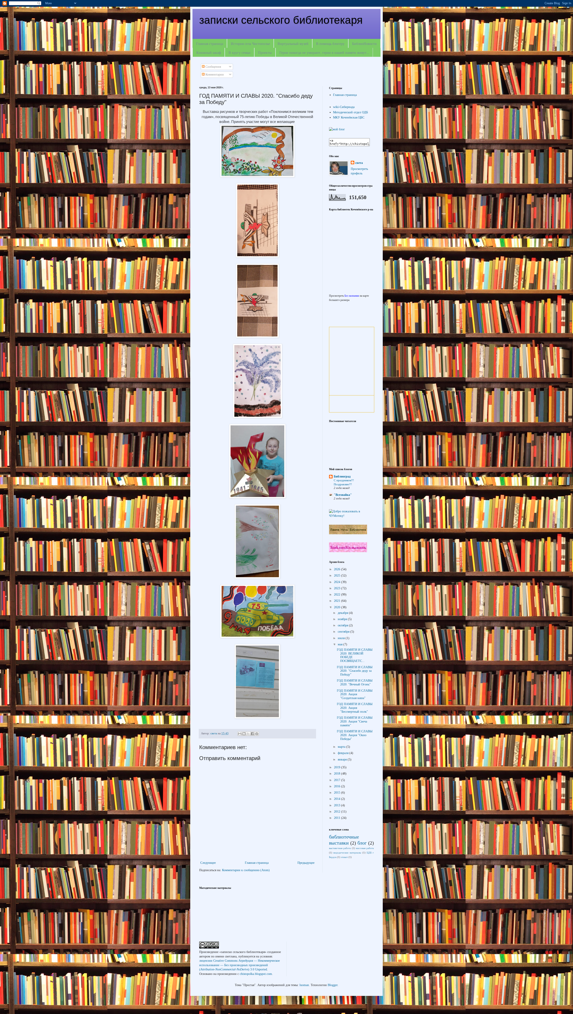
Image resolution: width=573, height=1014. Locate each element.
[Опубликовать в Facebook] (252, 733)
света (359, 163)
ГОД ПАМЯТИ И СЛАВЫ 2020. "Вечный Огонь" (354, 682)
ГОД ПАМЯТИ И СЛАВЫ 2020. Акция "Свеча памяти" (354, 721)
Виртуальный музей (293, 43)
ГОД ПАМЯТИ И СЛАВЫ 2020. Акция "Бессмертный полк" (354, 707)
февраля (343, 753)
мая (340, 644)
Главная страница (209, 43)
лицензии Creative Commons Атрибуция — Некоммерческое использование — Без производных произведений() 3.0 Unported (239, 965)
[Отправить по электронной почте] (239, 733)
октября (343, 625)
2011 (337, 818)
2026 (337, 569)
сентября (344, 631)
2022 (337, 594)
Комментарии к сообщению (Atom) (246, 870)
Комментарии (214, 74)
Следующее (208, 862)
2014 (337, 799)
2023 (337, 588)
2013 (337, 805)
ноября (343, 619)
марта (342, 746)
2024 (337, 582)
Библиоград (342, 476)
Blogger (333, 985)
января (343, 759)
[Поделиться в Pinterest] (256, 733)
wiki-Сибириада (344, 107)
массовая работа (365, 848)
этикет (344, 857)
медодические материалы (347, 852)
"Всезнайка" (343, 494)
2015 (337, 792)
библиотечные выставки (344, 840)
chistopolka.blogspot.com (256, 974)
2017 (337, 780)
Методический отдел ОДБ (350, 112)
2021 (337, 600)
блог (362, 843)
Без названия (351, 295)
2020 (337, 607)
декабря (343, 613)
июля (342, 638)
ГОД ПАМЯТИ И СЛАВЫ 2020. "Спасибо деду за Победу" (354, 670)
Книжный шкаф (208, 52)
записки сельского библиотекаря (281, 20)
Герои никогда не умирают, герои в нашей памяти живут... (324, 52)
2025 (337, 575)
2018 (337, 773)
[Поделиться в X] (248, 733)
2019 (337, 767)
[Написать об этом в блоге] (244, 733)
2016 (337, 786)
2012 (337, 811)
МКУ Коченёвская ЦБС (348, 117)
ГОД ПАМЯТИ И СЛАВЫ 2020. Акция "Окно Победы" (354, 735)
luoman (304, 985)
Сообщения (213, 66)
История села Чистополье (250, 43)
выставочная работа (340, 848)
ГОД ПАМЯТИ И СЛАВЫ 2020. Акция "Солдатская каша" (354, 694)
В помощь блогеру (330, 43)
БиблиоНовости (364, 43)
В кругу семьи (239, 52)
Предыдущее (305, 862)
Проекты (265, 52)
